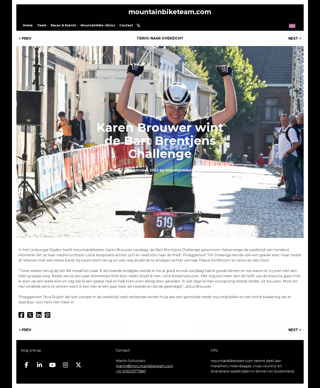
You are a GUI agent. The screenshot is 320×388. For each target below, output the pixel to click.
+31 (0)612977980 (131, 371)
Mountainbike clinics (98, 25)
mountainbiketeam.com (169, 12)
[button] (138, 25)
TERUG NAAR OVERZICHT (160, 38)
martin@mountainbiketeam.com (144, 366)
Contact (126, 25)
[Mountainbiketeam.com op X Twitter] (78, 365)
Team (41, 25)
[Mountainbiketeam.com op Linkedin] (39, 365)
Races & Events (63, 25)
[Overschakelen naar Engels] (293, 25)
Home (28, 25)
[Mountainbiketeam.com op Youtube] (52, 365)
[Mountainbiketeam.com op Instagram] (65, 365)
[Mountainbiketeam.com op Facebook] (26, 365)
